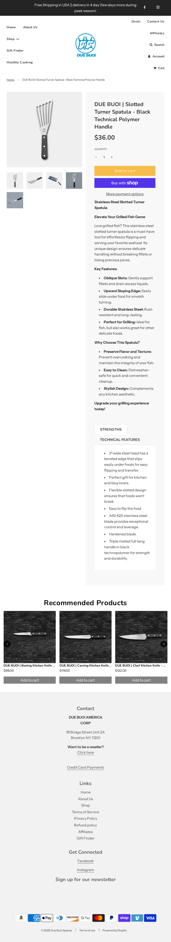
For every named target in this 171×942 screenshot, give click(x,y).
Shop (85, 805)
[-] (96, 157)
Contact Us (155, 21)
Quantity (100, 149)
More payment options (125, 194)
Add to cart (29, 680)
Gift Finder (15, 50)
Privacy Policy (85, 818)
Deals (136, 21)
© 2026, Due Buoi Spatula (56, 930)
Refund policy (85, 825)
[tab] (110, 429)
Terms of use (87, 930)
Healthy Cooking (20, 62)
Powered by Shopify (115, 930)
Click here (85, 752)
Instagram (85, 870)
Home (11, 27)
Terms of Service (85, 812)
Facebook (85, 861)
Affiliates (157, 33)
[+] (111, 157)
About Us (30, 27)
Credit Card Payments (85, 767)
